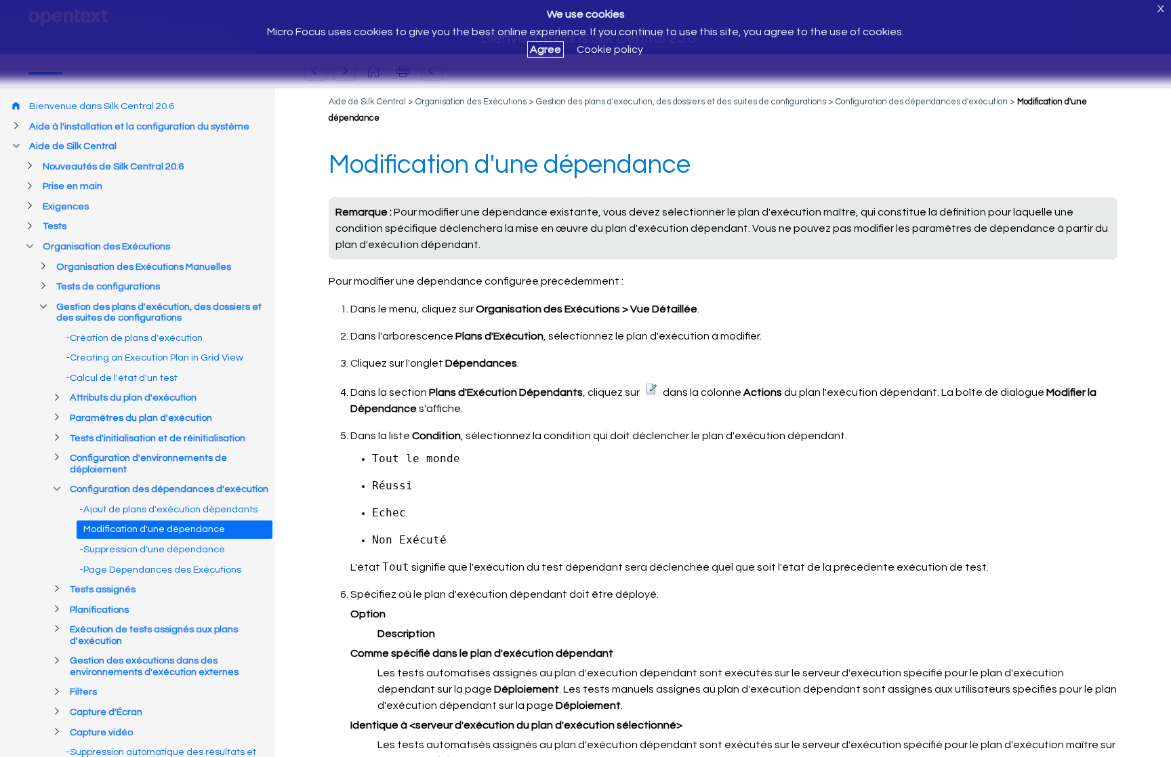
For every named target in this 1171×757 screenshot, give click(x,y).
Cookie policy (610, 49)
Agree (545, 49)
